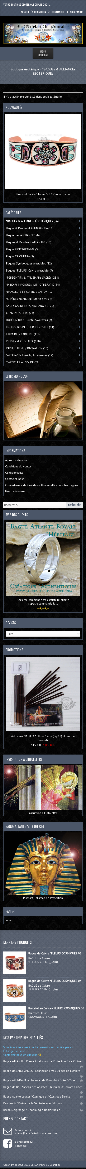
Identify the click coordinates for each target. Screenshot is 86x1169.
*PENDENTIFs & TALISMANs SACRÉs (32, 277)
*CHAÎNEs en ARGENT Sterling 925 (29, 299)
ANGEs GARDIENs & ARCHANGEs (30, 306)
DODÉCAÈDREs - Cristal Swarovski (29, 320)
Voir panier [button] (76, 12)
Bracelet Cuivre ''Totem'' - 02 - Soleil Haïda (43, 194)
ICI (39, 1055)
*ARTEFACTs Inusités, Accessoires (29, 355)
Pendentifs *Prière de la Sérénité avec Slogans (32, 1103)
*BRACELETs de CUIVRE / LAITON (29, 292)
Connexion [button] (40, 12)
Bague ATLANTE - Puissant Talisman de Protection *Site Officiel (42, 1061)
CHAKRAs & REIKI (20, 313)
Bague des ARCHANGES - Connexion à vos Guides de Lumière (41, 1071)
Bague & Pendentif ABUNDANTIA (29, 228)
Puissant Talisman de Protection (43, 898)
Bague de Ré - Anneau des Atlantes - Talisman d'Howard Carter (42, 1087)
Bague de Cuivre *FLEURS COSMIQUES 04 (54, 981)
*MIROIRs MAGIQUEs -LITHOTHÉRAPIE (33, 284)
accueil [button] (25, 12)
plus (55, 962)
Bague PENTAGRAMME (22, 249)
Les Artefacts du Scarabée (46, 1164)
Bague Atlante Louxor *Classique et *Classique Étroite (36, 1096)
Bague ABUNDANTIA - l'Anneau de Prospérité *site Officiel (39, 1080)
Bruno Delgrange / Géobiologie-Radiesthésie (31, 1110)
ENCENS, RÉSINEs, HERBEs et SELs (30, 327)
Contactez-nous (14, 479)
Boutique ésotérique (25, 69)
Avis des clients (17, 514)
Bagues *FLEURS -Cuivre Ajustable (29, 270)
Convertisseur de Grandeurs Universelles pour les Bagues (41, 485)
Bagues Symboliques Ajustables (29, 263)
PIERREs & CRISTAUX (23, 341)
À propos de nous (16, 460)
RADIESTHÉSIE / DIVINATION (27, 348)
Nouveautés (14, 107)
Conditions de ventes (18, 466)
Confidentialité (14, 472)
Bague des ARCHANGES (23, 235)
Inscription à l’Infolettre (43, 813)
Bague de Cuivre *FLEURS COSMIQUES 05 (54, 953)
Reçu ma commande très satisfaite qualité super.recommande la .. (43, 601)
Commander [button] (58, 12)
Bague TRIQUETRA (20, 256)
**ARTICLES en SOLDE (22, 362)
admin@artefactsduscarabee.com (36, 1133)
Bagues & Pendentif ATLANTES (28, 242)
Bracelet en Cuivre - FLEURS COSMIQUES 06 (56, 1008)
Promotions (14, 649)
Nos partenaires (15, 491)
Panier (10, 911)
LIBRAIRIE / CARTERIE (23, 334)
